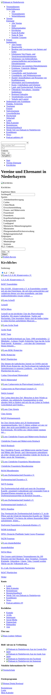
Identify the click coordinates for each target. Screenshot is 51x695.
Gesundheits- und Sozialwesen (24, 73)
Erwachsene (9, 239)
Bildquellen (11, 624)
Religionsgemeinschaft (13, 234)
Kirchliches (16, 30)
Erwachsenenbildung (12, 207)
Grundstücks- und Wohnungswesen (26, 75)
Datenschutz (11, 622)
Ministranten (9, 228)
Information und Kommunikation (25, 82)
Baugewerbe (17, 47)
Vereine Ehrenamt (13, 163)
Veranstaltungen (18, 14)
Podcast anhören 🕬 (14, 137)
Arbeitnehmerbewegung (14, 200)
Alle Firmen (16, 44)
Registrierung (11, 125)
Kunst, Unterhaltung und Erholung (26, 85)
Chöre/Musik (9, 205)
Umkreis (4, 151)
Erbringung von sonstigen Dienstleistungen (29, 66)
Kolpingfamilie (10, 221)
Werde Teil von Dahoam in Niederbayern (23, 130)
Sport (14, 25)
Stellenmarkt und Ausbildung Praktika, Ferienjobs (18, 102)
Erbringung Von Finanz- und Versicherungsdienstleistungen (24, 55)
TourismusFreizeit (10, 107)
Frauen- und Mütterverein (14, 210)
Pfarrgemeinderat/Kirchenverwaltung (19, 231)
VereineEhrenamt (10, 19)
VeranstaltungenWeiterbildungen (13, 8)
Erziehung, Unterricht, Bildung (24, 68)
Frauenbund (9, 213)
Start (8, 160)
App (8, 627)
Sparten (4, 197)
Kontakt (9, 613)
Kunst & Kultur (18, 33)
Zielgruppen (6, 236)
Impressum (10, 617)
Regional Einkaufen (20, 94)
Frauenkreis (8, 215)
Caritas (6, 202)
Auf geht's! (6, 156)
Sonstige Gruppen (19, 37)
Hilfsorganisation (19, 28)
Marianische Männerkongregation (18, 226)
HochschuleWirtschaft (11, 117)
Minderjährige (9, 241)
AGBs (9, 615)
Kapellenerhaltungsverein (14, 218)
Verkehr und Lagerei (20, 99)
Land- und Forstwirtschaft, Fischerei (26, 87)
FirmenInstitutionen (11, 41)
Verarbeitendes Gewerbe (22, 97)
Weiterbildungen (18, 16)
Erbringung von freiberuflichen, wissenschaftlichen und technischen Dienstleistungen (26, 61)
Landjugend (9, 223)
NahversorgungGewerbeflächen (13, 112)
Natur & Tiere (17, 35)
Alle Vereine (17, 23)
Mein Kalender (12, 123)
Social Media (11, 620)
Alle (13, 11)
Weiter (3, 577)
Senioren (7, 244)
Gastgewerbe (17, 71)
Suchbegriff (6, 194)
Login (8, 120)
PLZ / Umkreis (7, 246)
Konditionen (11, 132)
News (8, 134)
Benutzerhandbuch (14, 127)
